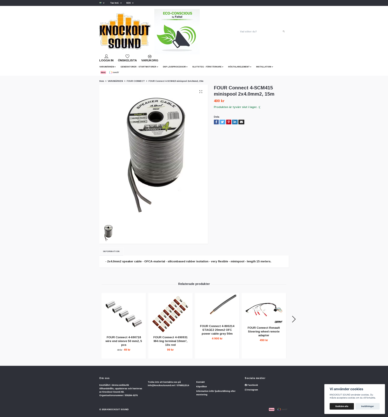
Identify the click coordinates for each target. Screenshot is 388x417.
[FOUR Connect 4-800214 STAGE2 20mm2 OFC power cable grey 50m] (217, 310)
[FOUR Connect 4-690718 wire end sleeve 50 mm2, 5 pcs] (124, 316)
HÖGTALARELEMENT (239, 69)
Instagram (252, 392)
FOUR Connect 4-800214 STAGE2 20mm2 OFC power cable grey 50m (217, 332)
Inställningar (367, 406)
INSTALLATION (263, 69)
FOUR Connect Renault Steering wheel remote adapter (264, 334)
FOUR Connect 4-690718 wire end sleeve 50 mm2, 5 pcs (123, 343)
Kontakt (200, 384)
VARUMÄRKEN (106, 69)
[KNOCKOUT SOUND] (130, 33)
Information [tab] (111, 254)
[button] (294, 321)
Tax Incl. (115, 3)
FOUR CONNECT (136, 83)
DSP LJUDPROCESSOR (174, 69)
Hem (101, 83)
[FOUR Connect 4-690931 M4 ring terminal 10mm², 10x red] (170, 316)
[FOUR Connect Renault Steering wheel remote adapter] (264, 311)
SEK (128, 3)
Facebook (252, 387)
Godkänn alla (341, 406)
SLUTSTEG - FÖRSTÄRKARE (207, 69)
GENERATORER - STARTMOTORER (138, 69)
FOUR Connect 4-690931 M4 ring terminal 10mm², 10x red (170, 343)
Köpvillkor (201, 389)
